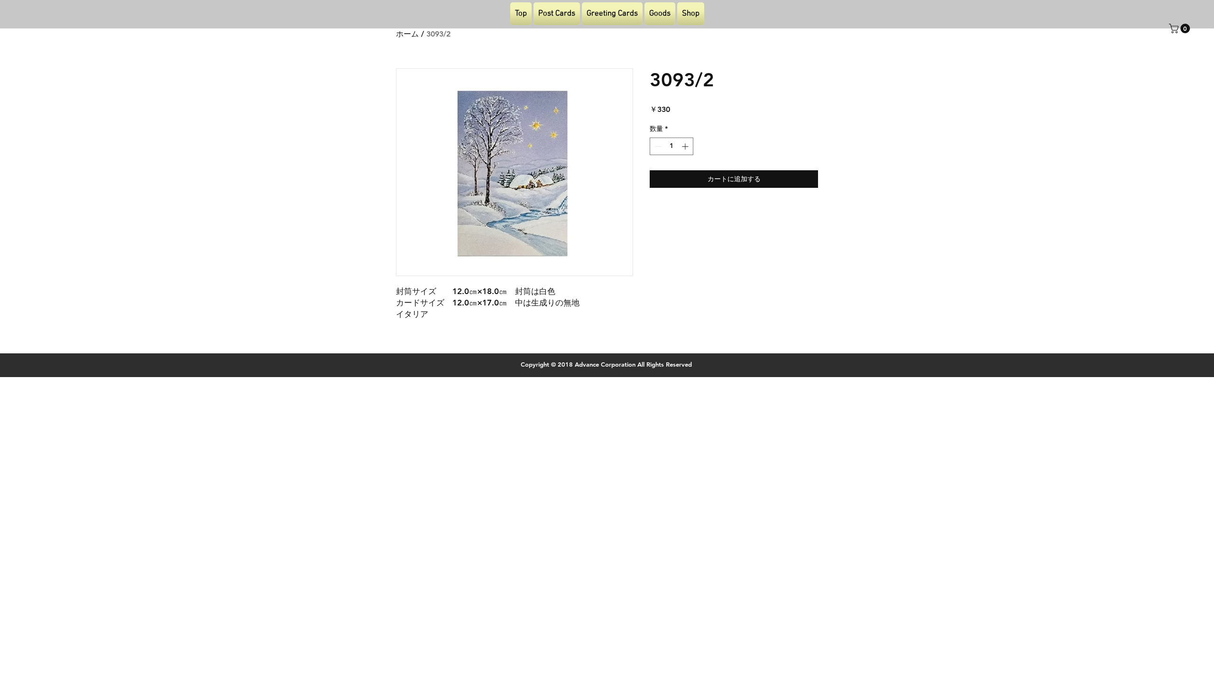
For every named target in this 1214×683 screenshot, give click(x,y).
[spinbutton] (671, 146)
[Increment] (686, 146)
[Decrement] (657, 146)
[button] (1180, 28)
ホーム (407, 33)
